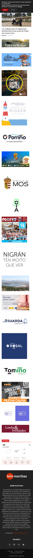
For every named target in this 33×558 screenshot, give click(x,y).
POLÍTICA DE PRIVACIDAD (16, 553)
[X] (18, 544)
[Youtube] (23, 544)
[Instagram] (14, 544)
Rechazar (13, 10)
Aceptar (5, 10)
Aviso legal (10, 551)
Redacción (4, 35)
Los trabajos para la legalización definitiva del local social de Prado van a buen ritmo (15, 31)
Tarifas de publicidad (19, 551)
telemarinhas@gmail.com (20, 533)
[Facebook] (9, 544)
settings (20, 6)
